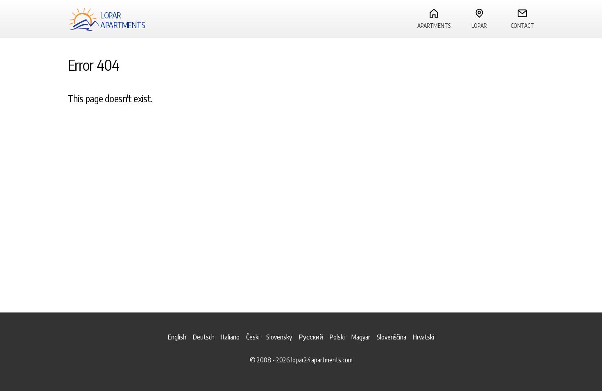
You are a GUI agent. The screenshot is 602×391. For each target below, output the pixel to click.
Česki (253, 337)
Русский (311, 337)
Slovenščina (391, 337)
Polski (337, 337)
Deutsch (204, 337)
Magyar (360, 337)
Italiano (230, 337)
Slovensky (279, 337)
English (177, 337)
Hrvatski (423, 337)
